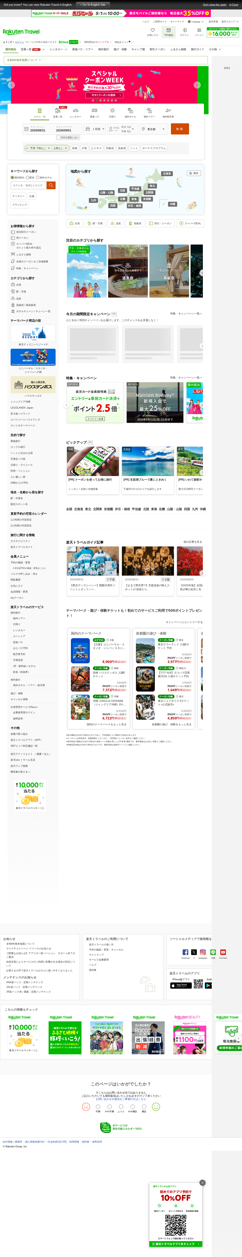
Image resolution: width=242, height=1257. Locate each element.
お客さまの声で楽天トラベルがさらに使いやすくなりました (39, 970)
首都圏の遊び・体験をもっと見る (172, 724)
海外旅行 (15, 679)
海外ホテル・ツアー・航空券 (29, 685)
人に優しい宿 (18, 476)
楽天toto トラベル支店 (23, 759)
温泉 (18, 298)
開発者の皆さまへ (20, 771)
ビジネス (96, 148)
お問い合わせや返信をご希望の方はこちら (121, 1099)
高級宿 (110, 148)
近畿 (122, 198)
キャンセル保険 (19, 699)
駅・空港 (21, 291)
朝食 (75, 148)
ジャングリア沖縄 (20, 401)
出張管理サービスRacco (24, 707)
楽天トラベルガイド (22, 547)
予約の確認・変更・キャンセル (106, 949)
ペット (134, 148)
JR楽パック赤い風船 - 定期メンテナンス (28, 991)
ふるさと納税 (23, 254)
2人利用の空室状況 (21, 525)
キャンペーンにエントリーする (184, 622)
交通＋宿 (57, 116)
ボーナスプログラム (154, 148)
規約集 (92, 970)
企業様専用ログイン (24, 712)
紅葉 (31, 196)
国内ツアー (19, 618)
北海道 (167, 173)
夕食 (84, 148)
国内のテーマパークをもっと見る (106, 724)
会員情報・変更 (19, 591)
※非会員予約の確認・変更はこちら (29, 568)
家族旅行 (15, 441)
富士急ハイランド (20, 413)
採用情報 (74, 1141)
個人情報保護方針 (35, 1141)
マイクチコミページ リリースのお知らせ (28, 948)
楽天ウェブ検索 (19, 766)
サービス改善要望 (99, 959)
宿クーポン (22, 237)
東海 (134, 199)
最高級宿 (31, 305)
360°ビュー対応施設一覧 (24, 745)
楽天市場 (213, 21)
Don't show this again (214, 4)
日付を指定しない (70, 137)
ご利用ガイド (160, 21)
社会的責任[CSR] (57, 1141)
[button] (197, 85)
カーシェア (19, 636)
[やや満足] (132, 1106)
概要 (39, 754)
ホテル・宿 (39, 116)
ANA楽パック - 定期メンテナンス (24, 982)
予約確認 (168, 35)
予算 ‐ (41, 148)
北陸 (122, 190)
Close (235, 4)
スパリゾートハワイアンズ (25, 419)
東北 (152, 185)
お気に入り (152, 35)
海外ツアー (149, 116)
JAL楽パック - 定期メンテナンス (24, 987)
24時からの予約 (19, 482)
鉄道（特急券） (21, 672)
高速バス (94, 116)
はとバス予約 (20, 648)
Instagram (203, 958)
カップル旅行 (18, 447)
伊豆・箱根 (134, 205)
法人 (46, 754)
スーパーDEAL (193, 223)
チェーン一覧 (43, 311)
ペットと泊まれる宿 (22, 453)
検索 (180, 129)
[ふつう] (121, 1106)
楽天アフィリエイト (22, 754)
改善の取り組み (19, 733)
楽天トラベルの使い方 (101, 944)
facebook (186, 958)
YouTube (223, 958)
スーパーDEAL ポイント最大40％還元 (28, 245)
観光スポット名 (19, 504)
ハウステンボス (33, 395)
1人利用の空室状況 (21, 519)
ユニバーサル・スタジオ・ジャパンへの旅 (33, 370)
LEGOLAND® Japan (22, 407)
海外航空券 (168, 116)
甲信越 (135, 188)
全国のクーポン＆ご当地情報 (32, 261)
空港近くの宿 (18, 458)
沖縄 (172, 204)
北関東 (150, 192)
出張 (18, 284)
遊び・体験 (17, 693)
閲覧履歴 (15, 579)
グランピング (19, 204)
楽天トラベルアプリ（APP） (27, 740)
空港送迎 (18, 660)
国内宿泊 (19, 177)
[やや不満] (109, 1106)
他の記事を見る (193, 541)
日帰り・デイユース (22, 465)
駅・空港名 (17, 498)
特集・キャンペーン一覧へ (186, 313)
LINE (213, 958)
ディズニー (18, 196)
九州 (93, 200)
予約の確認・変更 (20, 562)
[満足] (144, 1106)
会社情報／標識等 (12, 1141)
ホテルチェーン (24, 311)
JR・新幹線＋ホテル (24, 666)
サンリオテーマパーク (23, 425)
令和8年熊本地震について (20, 943)
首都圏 (147, 198)
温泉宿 (122, 148)
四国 (113, 205)
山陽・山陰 (106, 192)
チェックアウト (64, 127)
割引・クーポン (163, 223)
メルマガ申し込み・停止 (24, 573)
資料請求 (18, 718)
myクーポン (17, 597)
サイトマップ (177, 21)
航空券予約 (19, 654)
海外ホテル (130, 116)
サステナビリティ (20, 541)
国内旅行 (15, 612)
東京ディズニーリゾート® (33, 344)
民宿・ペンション (20, 470)
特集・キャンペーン (27, 268)
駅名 (31, 177)
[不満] (98, 1106)
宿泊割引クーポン (26, 232)
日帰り (112, 116)
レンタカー (75, 116)
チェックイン (37, 127)
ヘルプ (145, 21)
